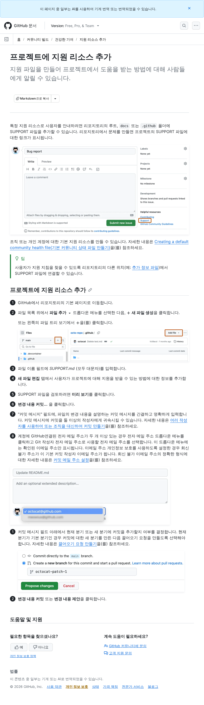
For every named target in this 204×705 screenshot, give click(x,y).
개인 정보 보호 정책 (23, 656)
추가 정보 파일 (145, 267)
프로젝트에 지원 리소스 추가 (48, 289)
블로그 (153, 686)
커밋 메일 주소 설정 (71, 459)
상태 (95, 686)
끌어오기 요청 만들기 (77, 543)
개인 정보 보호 (77, 686)
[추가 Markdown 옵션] (55, 99)
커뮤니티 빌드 (38, 39)
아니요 (43, 647)
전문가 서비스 (133, 686)
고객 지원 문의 (120, 653)
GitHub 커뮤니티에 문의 (128, 646)
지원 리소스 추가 (93, 39)
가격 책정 (110, 686)
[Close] (190, 8)
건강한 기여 (64, 39)
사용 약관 (54, 686)
